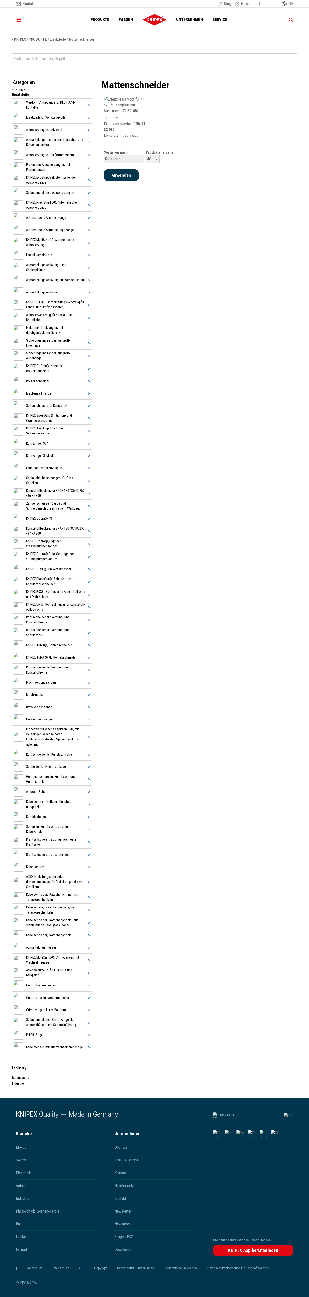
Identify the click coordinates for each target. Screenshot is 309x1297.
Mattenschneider (81, 39)
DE (291, 1115)
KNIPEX (20, 39)
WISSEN (126, 19)
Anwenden (293, 59)
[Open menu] (25, 20)
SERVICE (219, 19)
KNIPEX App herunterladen (253, 1250)
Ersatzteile (58, 39)
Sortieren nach (116, 152)
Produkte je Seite (160, 152)
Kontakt (227, 1115)
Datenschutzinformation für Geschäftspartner (238, 1268)
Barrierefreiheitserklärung (181, 1268)
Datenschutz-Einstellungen (135, 1268)
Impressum (34, 1268)
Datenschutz (60, 1268)
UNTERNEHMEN (189, 19)
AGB (81, 1268)
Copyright (100, 1268)
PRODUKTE (100, 19)
